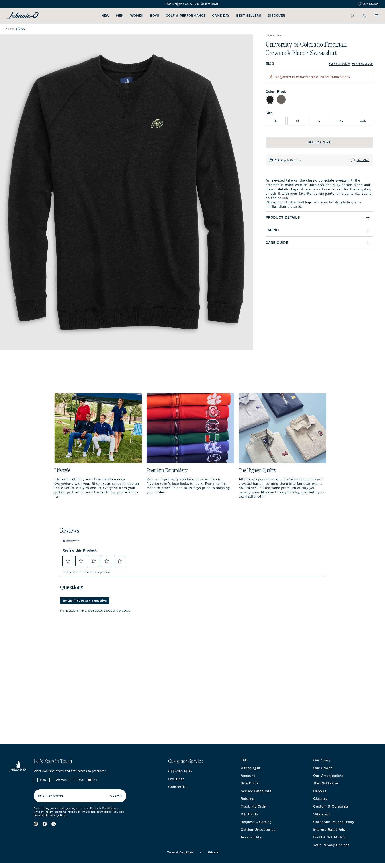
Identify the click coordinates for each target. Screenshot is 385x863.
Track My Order (254, 806)
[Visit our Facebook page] (45, 824)
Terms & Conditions (103, 808)
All (95, 780)
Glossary (320, 799)
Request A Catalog (256, 822)
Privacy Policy (43, 811)
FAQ (244, 760)
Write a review (339, 63)
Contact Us (177, 787)
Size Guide (249, 783)
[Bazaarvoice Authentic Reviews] (71, 541)
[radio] (270, 99)
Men (119, 15)
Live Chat (363, 160)
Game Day (220, 15)
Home (9, 28)
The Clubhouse (325, 783)
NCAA (20, 28)
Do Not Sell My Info (329, 837)
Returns (247, 799)
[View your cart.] (373, 15)
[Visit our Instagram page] (36, 824)
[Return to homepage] (23, 16)
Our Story (321, 760)
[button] (67, 561)
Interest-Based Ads (329, 830)
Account (248, 776)
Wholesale (321, 814)
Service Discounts (256, 791)
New (105, 15)
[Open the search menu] (352, 15)
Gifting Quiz (251, 768)
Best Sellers (248, 15)
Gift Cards (249, 814)
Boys (154, 15)
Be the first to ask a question (85, 600)
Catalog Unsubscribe (258, 830)
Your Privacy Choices (331, 845)
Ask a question (362, 63)
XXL (363, 120)
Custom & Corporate (330, 806)
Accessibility (251, 837)
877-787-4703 (180, 771)
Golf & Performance (185, 15)
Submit (116, 795)
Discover (276, 15)
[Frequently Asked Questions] (192, 4)
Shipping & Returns (287, 160)
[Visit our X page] (53, 824)
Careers (319, 791)
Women (136, 15)
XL (341, 120)
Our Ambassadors (328, 776)
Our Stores (370, 4)
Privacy (213, 852)
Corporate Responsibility (333, 822)
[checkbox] (36, 780)
